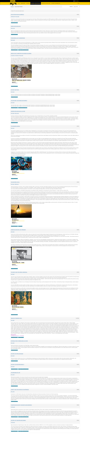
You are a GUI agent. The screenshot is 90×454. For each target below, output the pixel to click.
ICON (78, 3)
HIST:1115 (12, 184)
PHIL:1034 (12, 391)
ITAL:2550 (12, 320)
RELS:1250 (17, 113)
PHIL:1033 (12, 374)
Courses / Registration (35, 3)
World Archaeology (16, 26)
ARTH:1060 (13, 40)
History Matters (15, 89)
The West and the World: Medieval (19, 272)
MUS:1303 (12, 355)
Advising (28, 3)
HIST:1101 (12, 128)
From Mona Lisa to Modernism (18, 38)
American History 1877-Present (18, 229)
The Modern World (15, 126)
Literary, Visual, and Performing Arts (23, 416)
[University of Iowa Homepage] (12, 1)
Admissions (23, 3)
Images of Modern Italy (16, 318)
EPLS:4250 (17, 16)
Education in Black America (17, 14)
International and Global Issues (22, 107)
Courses (12, 6)
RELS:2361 (21, 55)
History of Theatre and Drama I (18, 420)
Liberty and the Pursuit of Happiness (20, 389)
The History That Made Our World (19, 100)
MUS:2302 (12, 366)
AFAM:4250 (13, 16)
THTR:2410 (13, 422)
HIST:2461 (17, 55)
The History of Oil (15, 182)
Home (19, 3)
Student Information (55, 3)
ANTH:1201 (13, 28)
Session (71, 6)
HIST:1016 (12, 102)
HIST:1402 (12, 274)
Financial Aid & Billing (45, 3)
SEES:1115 (17, 184)
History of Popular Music (17, 353)
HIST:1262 (12, 231)
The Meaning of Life (15, 372)
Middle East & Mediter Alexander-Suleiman (21, 53)
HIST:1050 (12, 113)
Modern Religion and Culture (18, 111)
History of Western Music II (17, 364)
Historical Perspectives (14, 22)
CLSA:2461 (13, 55)
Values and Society (21, 337)
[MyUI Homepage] (13, 3)
